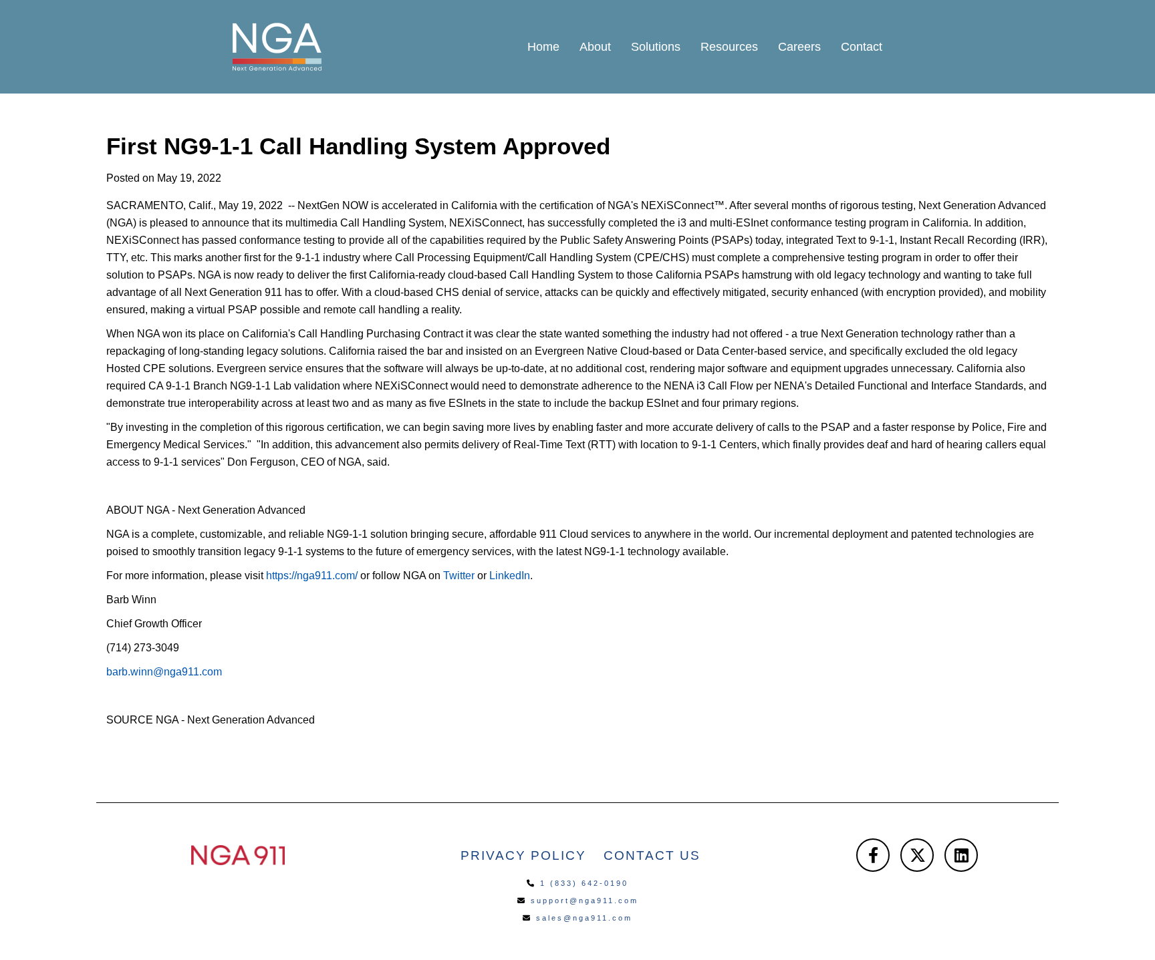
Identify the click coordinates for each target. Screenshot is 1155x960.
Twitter (459, 575)
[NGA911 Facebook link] (873, 855)
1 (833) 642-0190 (584, 883)
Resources (729, 46)
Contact (861, 46)
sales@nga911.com (584, 918)
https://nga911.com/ (312, 575)
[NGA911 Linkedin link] (961, 855)
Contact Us (652, 855)
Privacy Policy (523, 855)
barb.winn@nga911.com (164, 671)
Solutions (655, 46)
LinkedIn (509, 575)
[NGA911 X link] (917, 855)
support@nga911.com (584, 901)
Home (543, 46)
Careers (799, 46)
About (595, 46)
